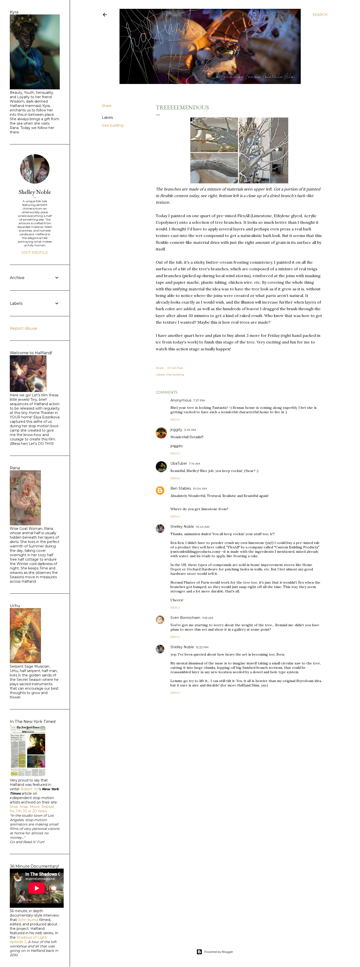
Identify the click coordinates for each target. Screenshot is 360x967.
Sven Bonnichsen (185, 617)
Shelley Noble (182, 526)
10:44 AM (202, 527)
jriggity (176, 429)
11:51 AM (207, 618)
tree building (112, 125)
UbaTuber (178, 463)
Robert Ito (29, 789)
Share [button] (107, 106)
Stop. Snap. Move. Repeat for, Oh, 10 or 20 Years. (32, 808)
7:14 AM (194, 463)
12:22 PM (202, 647)
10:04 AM (200, 488)
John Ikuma (28, 920)
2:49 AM (190, 430)
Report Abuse (23, 328)
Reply (175, 419)
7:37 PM (199, 400)
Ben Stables (180, 488)
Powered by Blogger (218, 952)
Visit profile (35, 252)
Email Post (175, 368)
